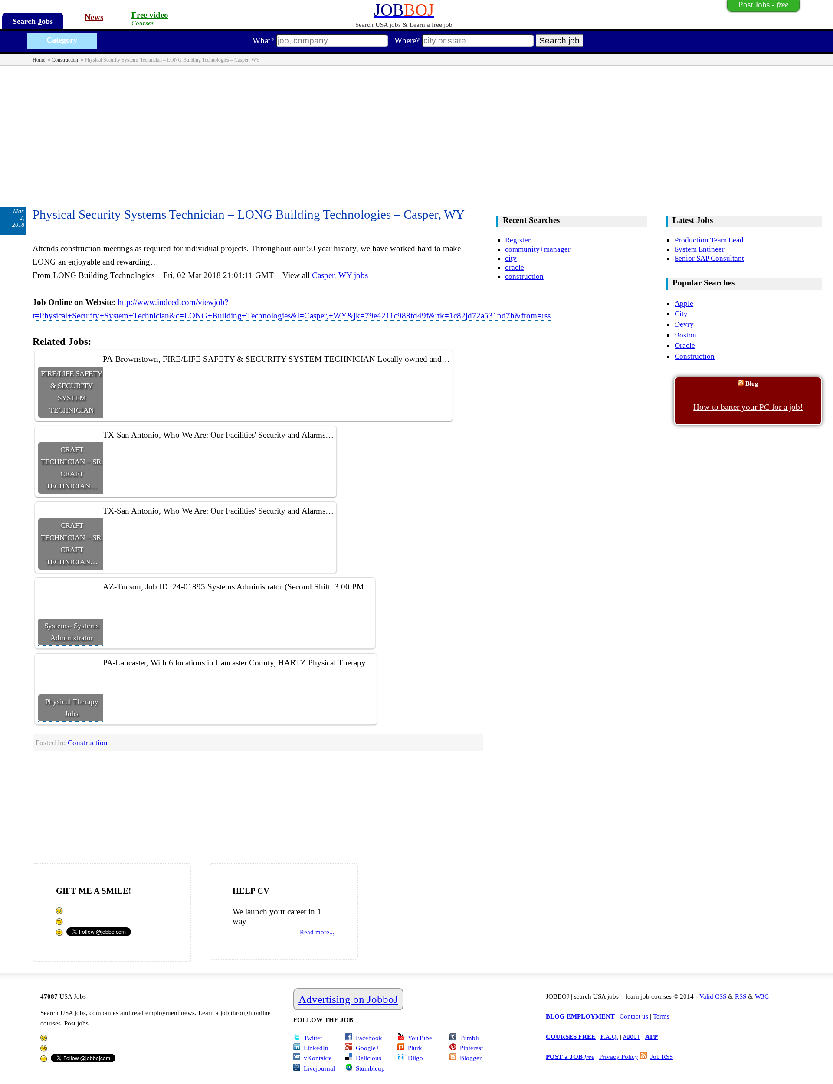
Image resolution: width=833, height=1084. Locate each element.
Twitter (313, 1037)
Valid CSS (712, 996)
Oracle (685, 345)
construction (524, 276)
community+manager (538, 249)
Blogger (471, 1057)
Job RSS (661, 1056)
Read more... (317, 932)
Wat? (263, 40)
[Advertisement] (416, 131)
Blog (751, 383)
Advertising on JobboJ (348, 999)
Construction (65, 60)
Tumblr (469, 1037)
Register (518, 240)
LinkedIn (316, 1047)
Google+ (367, 1047)
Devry (684, 324)
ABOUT (631, 1037)
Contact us (634, 1016)
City (681, 313)
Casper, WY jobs (340, 275)
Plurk (415, 1047)
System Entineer (700, 249)
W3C (762, 996)
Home (39, 60)
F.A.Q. (609, 1036)
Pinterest (471, 1047)
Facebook (369, 1037)
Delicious (368, 1057)
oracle (514, 267)
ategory (61, 40)
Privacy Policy (618, 1056)
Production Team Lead (709, 240)
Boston (685, 335)
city (511, 258)
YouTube (420, 1037)
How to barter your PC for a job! (748, 407)
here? (407, 40)
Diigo (415, 1057)
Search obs (33, 21)
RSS (740, 996)
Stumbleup (370, 1068)
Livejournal (319, 1068)
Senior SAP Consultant (709, 258)
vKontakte (318, 1057)
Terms (661, 1016)
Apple (684, 303)
